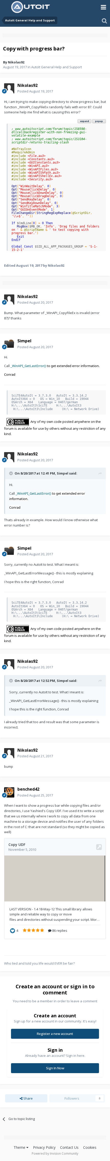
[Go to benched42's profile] (9, 792)
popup (99, 121)
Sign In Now (55, 1068)
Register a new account (55, 1033)
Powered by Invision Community (55, 1153)
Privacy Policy (44, 1147)
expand (84, 121)
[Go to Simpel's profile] (9, 344)
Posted (35, 91)
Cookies (89, 1147)
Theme (20, 1147)
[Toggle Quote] (11, 473)
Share (28, 1098)
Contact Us (69, 1147)
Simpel (62, 473)
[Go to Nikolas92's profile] (9, 88)
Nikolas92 (16, 62)
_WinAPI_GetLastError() (28, 365)
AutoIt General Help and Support (56, 67)
